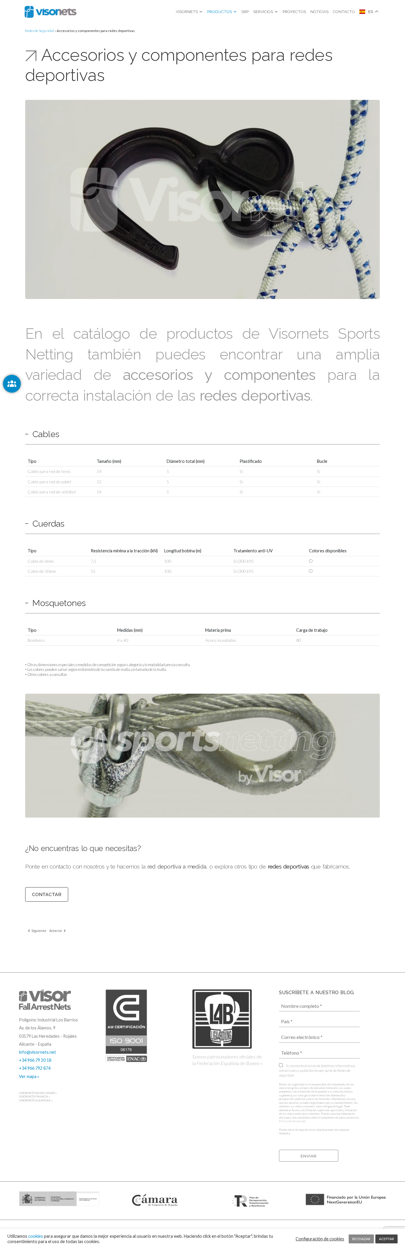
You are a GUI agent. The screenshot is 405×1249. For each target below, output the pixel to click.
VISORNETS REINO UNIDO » (38, 1093)
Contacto (344, 11)
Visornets (187, 11)
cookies (35, 1236)
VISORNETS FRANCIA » (34, 1096)
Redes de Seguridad (39, 30)
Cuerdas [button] (48, 524)
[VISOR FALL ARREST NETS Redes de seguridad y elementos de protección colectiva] (50, 12)
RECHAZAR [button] (361, 1239)
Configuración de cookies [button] (320, 1238)
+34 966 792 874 (34, 1068)
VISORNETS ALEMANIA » (35, 1100)
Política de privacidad (292, 1121)
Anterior (56, 931)
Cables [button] (45, 434)
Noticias (319, 11)
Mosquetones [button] (59, 603)
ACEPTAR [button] (386, 1239)
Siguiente (38, 931)
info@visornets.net (37, 1052)
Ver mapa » (29, 1076)
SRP (245, 11)
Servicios (263, 11)
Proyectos (294, 11)
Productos (219, 11)
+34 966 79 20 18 (35, 1060)
